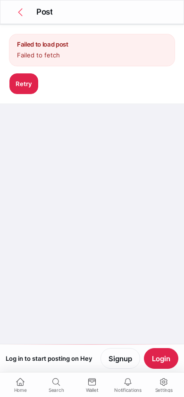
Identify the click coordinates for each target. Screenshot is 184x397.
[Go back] (20, 12)
